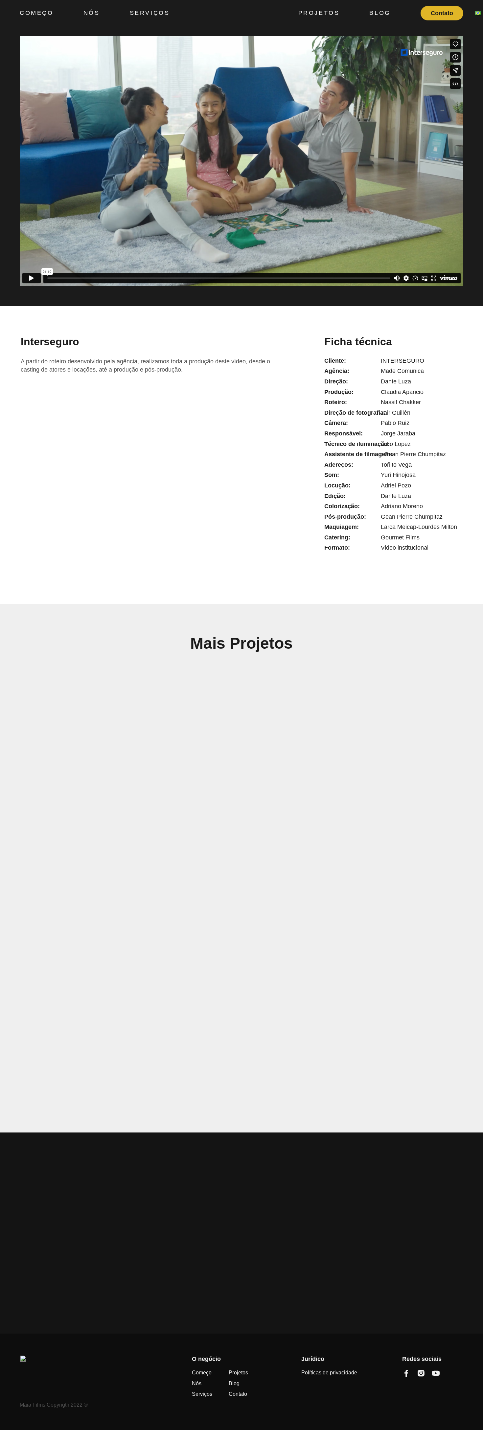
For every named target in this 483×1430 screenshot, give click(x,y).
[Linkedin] (451, 1373)
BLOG (379, 13)
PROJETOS (319, 13)
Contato (442, 13)
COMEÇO (37, 13)
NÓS (91, 13)
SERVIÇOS (150, 13)
